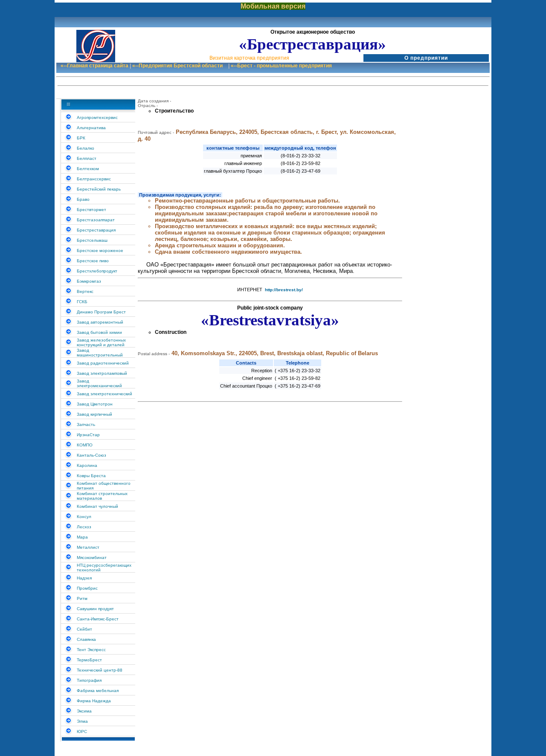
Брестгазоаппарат (96, 219)
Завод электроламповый (102, 373)
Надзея (84, 578)
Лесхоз (84, 526)
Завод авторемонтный (100, 322)
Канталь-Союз (91, 455)
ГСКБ (82, 301)
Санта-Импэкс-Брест (98, 619)
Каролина (87, 465)
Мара (82, 537)
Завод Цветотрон (95, 404)
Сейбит (84, 629)
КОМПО (85, 445)
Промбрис (87, 588)
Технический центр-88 (99, 670)
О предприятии (426, 58)
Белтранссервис (94, 179)
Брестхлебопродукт (97, 271)
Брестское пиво (93, 260)
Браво (83, 199)
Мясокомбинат (92, 557)
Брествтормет (91, 209)
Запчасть (86, 424)
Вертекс (85, 291)
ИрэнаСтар (88, 434)
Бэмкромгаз (89, 281)
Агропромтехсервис (97, 117)
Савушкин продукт (95, 608)
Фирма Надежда (94, 700)
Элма (82, 721)
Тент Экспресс (91, 649)
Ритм (82, 598)
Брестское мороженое (100, 250)
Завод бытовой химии (99, 332)
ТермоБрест (89, 660)
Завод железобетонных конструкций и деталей (101, 342)
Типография (89, 680)
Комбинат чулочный (97, 506)
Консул (84, 516)
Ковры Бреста (91, 475)
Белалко (85, 148)
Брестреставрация (96, 230)
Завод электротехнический (104, 393)
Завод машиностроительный (100, 352)
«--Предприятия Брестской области (177, 66)
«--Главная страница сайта (94, 66)
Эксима (84, 711)
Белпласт (86, 158)
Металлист (88, 547)
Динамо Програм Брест (101, 312)
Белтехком (88, 168)
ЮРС (82, 731)
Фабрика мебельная (98, 690)
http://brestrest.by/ (284, 289)
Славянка (86, 639)
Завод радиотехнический (103, 363)
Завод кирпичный (94, 414)
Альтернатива (91, 127)
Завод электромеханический (99, 383)
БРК (81, 138)
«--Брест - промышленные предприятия (281, 66)
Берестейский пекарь (99, 189)
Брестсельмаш (92, 240)
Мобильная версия (273, 6)
